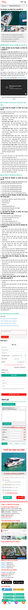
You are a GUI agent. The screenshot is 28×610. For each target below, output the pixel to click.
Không (4, 372)
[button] (2, 29)
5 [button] (16, 502)
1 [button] (7, 502)
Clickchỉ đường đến (13, 77)
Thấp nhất (17, 443)
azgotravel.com (7, 564)
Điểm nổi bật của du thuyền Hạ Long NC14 (12, 35)
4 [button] (14, 502)
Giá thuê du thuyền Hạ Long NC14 (10, 39)
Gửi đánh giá (7, 423)
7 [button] (20, 502)
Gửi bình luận (5, 337)
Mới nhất (4, 443)
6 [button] (18, 502)
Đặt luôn (13, 375)
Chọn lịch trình (4, 358)
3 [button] (11, 502)
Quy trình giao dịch (19, 594)
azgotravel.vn (7, 562)
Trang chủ (3, 5)
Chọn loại (3, 361)
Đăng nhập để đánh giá (8, 404)
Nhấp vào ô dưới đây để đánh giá (9, 409)
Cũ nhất (10, 443)
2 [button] (9, 502)
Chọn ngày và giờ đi (5, 355)
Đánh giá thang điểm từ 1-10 (8, 407)
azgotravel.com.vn (8, 566)
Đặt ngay (20, 497)
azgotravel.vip (7, 567)
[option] (14, 18)
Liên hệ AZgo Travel (9, 594)
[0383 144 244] (4, 603)
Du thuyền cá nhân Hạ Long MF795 (14, 473)
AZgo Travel (8, 572)
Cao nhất (23, 443)
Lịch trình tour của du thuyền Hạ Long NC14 (12, 37)
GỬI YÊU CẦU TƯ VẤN (14, 394)
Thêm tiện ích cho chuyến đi (8, 41)
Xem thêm (7, 497)
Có (8, 372)
